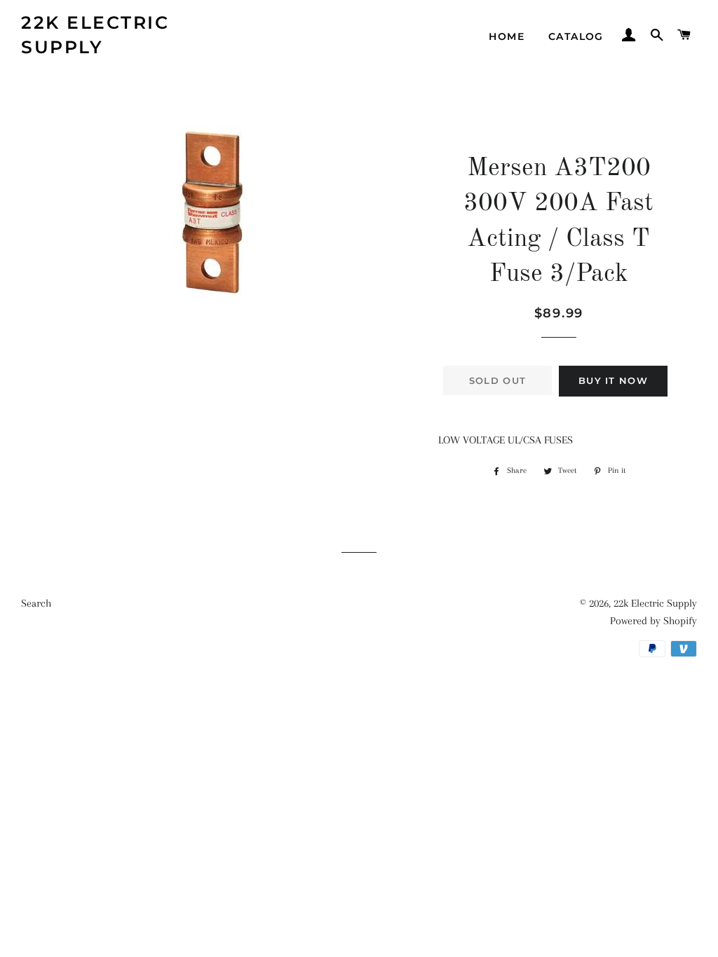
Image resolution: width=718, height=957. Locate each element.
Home (506, 36)
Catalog (576, 36)
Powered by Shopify (653, 620)
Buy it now (613, 380)
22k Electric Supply (95, 34)
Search (36, 603)
